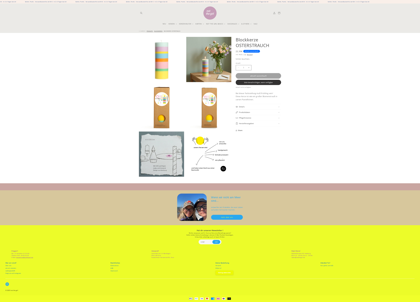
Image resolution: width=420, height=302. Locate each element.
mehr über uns (227, 217)
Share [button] (240, 130)
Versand (250, 54)
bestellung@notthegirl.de (24, 257)
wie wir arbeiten (10, 268)
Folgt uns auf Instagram (13, 273)
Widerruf (218, 268)
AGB (111, 268)
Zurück (142, 31)
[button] (141, 13)
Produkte (150, 31)
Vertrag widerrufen (224, 272)
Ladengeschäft (10, 271)
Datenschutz (114, 265)
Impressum (114, 271)
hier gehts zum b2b (326, 265)
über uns (8, 265)
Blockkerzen (158, 31)
